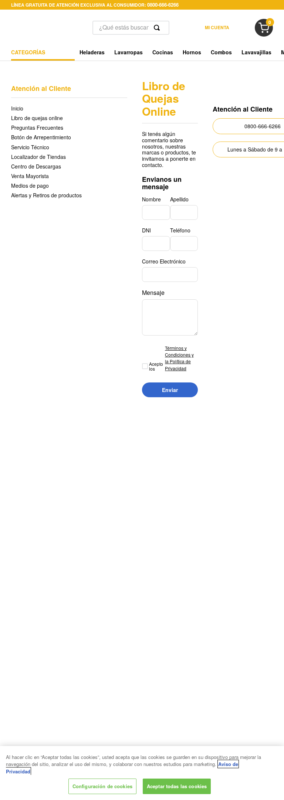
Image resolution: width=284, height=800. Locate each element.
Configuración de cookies (102, 786)
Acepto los (156, 366)
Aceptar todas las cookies (177, 786)
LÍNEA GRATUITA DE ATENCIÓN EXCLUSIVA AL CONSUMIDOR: (95, 4)
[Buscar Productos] (158, 27)
